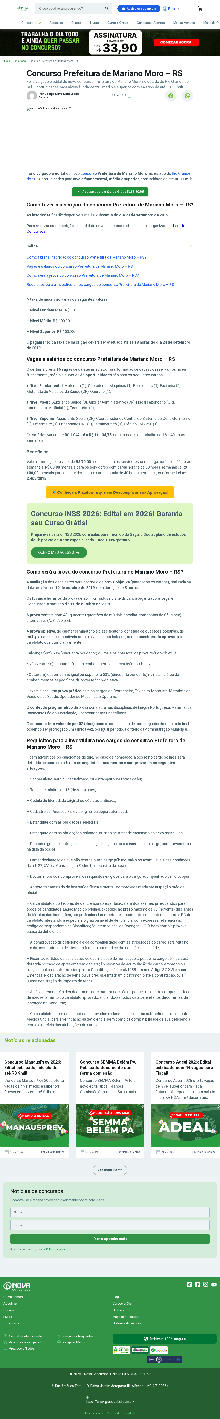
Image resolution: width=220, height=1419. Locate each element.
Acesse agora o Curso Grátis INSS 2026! (113, 192)
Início (6, 60)
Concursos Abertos (151, 23)
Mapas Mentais (184, 23)
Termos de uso (94, 1413)
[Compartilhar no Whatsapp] (188, 96)
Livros (94, 23)
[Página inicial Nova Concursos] (16, 1286)
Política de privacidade (59, 1249)
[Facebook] (197, 1284)
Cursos (76, 23)
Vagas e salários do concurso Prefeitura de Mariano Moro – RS (80, 266)
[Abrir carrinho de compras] (200, 8)
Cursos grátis (122, 1303)
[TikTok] (189, 1284)
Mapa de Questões (126, 1317)
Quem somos (13, 1297)
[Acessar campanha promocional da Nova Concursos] (110, 42)
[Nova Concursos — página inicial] (23, 8)
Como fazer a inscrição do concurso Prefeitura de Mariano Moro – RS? (87, 257)
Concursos (29, 23)
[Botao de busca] (107, 8)
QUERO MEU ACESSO (56, 552)
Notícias (118, 1310)
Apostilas (56, 23)
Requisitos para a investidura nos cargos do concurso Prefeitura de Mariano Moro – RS (100, 284)
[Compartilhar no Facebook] (171, 96)
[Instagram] (205, 1284)
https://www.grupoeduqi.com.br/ (110, 1402)
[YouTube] (214, 1284)
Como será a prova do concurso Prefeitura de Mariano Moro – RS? (83, 275)
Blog (116, 1297)
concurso (89, 173)
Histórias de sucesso (128, 1323)
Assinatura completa (141, 8)
